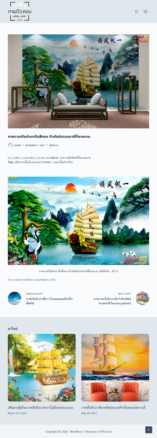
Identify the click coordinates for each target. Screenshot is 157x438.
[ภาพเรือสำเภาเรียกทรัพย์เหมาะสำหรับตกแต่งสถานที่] (115, 368)
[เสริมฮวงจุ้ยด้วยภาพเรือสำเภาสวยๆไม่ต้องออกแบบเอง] (42, 368)
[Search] (136, 11)
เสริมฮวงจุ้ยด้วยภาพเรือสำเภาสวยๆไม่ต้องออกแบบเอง (40, 408)
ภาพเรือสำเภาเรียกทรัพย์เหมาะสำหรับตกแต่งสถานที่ (113, 408)
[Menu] (145, 11)
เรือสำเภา (53, 145)
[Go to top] (148, 429)
